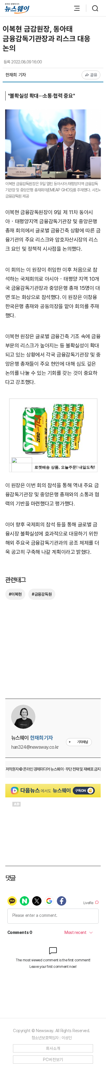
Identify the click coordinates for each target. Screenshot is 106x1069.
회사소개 (53, 1048)
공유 (93, 75)
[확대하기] (53, 114)
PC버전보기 (53, 1059)
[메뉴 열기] (74, 8)
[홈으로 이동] (17, 8)
